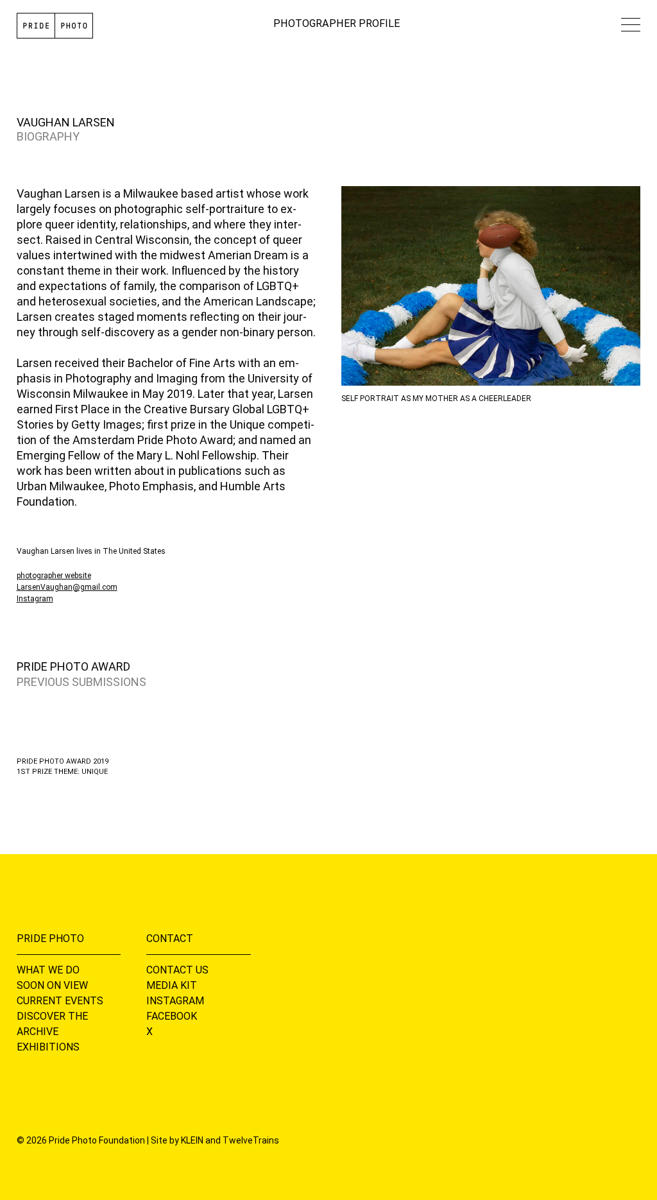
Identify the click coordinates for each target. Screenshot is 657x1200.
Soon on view (52, 985)
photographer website (54, 575)
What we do (48, 970)
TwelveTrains (251, 1140)
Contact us (177, 970)
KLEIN (192, 1140)
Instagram (35, 598)
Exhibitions (48, 1047)
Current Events (60, 1001)
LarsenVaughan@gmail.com (67, 587)
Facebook (171, 1016)
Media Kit (171, 985)
